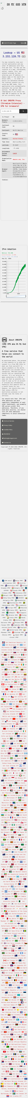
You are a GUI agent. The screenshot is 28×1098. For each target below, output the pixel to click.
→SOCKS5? (21, 598)
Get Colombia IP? (17, 1015)
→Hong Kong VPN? (9, 598)
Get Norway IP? (17, 1064)
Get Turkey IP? (10, 916)
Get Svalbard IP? (17, 753)
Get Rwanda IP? (10, 815)
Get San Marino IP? (15, 679)
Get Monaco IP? (20, 778)
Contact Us (7, 442)
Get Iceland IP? (13, 660)
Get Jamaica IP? (12, 840)
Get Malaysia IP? (20, 812)
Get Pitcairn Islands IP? (13, 780)
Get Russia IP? (21, 1007)
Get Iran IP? (22, 682)
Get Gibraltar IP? (12, 869)
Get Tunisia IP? (12, 1052)
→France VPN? (13, 610)
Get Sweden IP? (21, 1093)
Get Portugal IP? (19, 1039)
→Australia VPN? (13, 585)
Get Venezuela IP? (14, 655)
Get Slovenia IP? (20, 662)
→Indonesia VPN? (20, 593)
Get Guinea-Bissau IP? (15, 795)
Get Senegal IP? (13, 770)
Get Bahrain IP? (10, 1010)
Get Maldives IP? (20, 1049)
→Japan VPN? (18, 635)
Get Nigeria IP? (21, 825)
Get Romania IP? (10, 1086)
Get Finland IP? (20, 852)
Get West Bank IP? (20, 867)
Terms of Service (8, 421)
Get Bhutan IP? (10, 1019)
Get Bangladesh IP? (19, 785)
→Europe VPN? (12, 608)
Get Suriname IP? (20, 837)
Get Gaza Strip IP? (15, 931)
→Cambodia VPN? (18, 625)
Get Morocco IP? (12, 788)
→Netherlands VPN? (15, 630)
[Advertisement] (14, 26)
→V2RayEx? (11, 613)
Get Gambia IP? (12, 827)
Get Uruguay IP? (13, 1022)
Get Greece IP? (18, 704)
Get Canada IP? (12, 960)
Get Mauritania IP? (12, 953)
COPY (23, 56)
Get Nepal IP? (13, 862)
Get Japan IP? (20, 773)
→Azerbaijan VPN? (15, 603)
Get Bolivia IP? (13, 810)
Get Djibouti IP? (13, 1056)
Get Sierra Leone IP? (12, 844)
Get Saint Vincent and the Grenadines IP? (13, 935)
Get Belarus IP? (12, 701)
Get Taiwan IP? (17, 748)
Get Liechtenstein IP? (15, 1079)
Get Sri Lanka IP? (20, 842)
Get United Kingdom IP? (17, 913)
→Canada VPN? (16, 590)
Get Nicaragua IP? (12, 645)
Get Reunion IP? (12, 694)
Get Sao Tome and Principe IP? (15, 699)
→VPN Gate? (8, 580)
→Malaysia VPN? (21, 595)
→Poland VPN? (19, 622)
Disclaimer (6, 434)
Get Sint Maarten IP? (12, 1061)
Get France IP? (21, 726)
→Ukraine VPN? (13, 615)
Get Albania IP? (12, 729)
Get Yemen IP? (20, 946)
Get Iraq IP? (18, 805)
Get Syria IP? (17, 1074)
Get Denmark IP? (20, 950)
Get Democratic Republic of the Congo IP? (14, 990)
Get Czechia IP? (20, 697)
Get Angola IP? (10, 876)
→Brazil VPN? (8, 595)
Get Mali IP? (22, 1084)
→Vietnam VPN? (19, 632)
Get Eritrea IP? (12, 775)
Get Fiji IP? (19, 886)
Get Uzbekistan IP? (12, 746)
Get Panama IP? (13, 721)
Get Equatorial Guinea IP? (17, 874)
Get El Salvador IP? (15, 891)
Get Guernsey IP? (20, 692)
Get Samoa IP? (21, 832)
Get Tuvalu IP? (13, 938)
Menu (22, 43)
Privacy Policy (7, 425)
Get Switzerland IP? (12, 684)
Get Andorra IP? (20, 1059)
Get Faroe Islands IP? (15, 943)
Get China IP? (13, 689)
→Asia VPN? (19, 580)
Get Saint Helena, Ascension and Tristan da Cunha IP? (14, 1088)
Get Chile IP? (12, 835)
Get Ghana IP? (13, 849)
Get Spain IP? (13, 983)
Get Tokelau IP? (13, 669)
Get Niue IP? (9, 1084)
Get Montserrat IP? (15, 992)
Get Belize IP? (21, 1017)
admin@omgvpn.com (10, 438)
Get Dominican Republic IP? (15, 642)
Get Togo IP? (18, 830)
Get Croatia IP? (15, 1096)
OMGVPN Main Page (9, 43)
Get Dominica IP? (19, 738)
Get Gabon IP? (18, 758)
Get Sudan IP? (18, 790)
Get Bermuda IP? (21, 970)
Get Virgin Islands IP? (14, 973)
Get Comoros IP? (13, 822)
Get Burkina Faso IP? (12, 664)
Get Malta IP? (13, 918)
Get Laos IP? (18, 1034)
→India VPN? (13, 617)
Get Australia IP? (20, 743)
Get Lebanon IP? (12, 741)
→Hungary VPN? (19, 588)
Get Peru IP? (14, 1071)
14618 (15, 153)
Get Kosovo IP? (17, 985)
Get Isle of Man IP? (15, 674)
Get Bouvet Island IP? (15, 906)
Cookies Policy (7, 430)
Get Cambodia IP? (19, 965)
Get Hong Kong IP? (14, 1032)
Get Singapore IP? (19, 709)
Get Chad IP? (17, 879)
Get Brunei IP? (13, 1000)
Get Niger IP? (18, 921)
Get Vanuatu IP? (10, 968)
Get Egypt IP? (12, 948)
